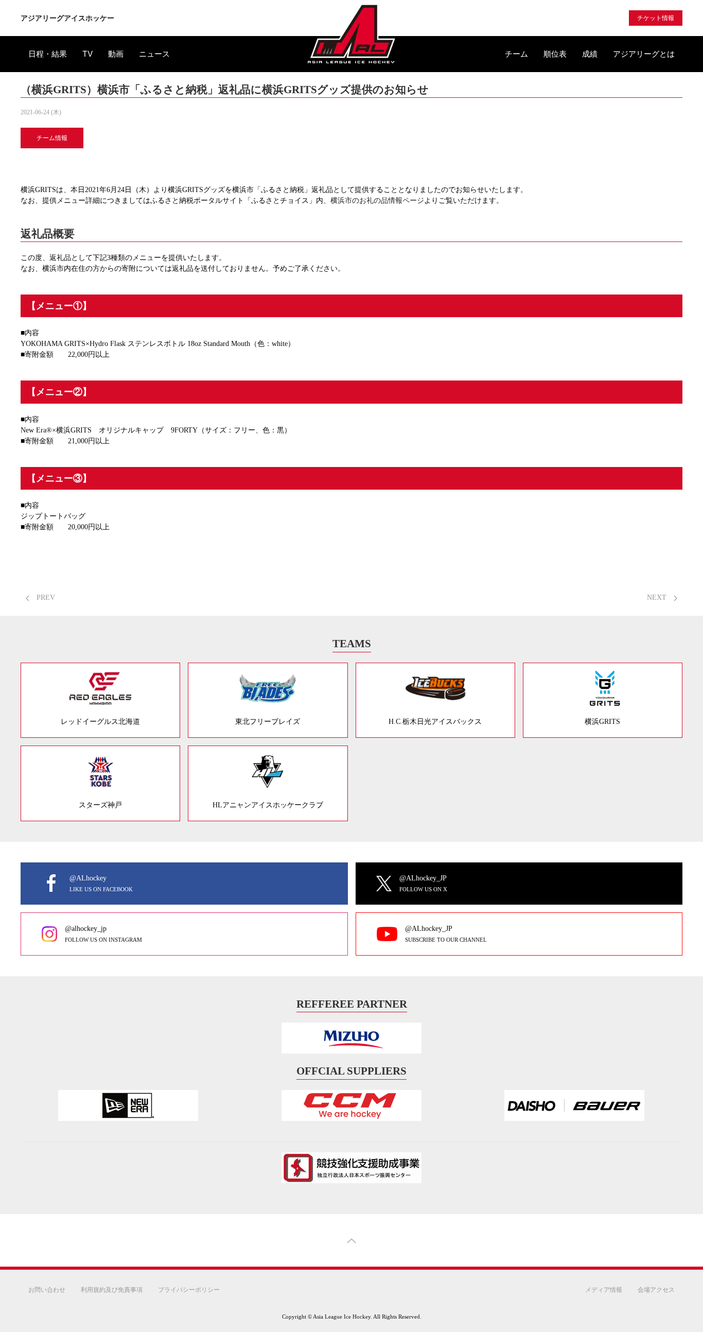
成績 (589, 54)
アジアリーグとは (644, 54)
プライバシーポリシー (189, 1289)
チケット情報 (655, 18)
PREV (44, 597)
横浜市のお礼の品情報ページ (377, 200)
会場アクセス (656, 1289)
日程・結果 (47, 54)
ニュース (154, 54)
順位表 (555, 54)
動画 (116, 54)
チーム (516, 54)
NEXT (658, 597)
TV (87, 54)
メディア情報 (603, 1289)
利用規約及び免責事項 (112, 1289)
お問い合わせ (46, 1289)
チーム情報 (52, 138)
